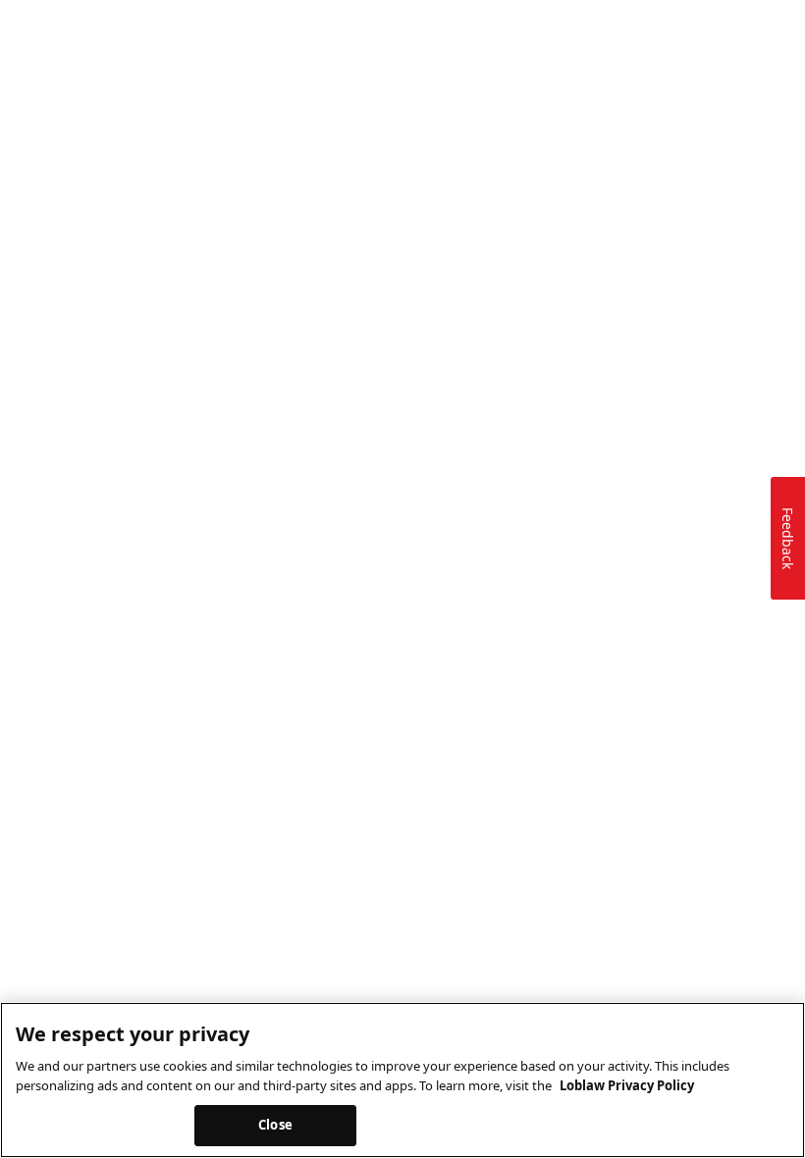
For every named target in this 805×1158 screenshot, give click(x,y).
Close (275, 1124)
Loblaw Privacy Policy (627, 1085)
